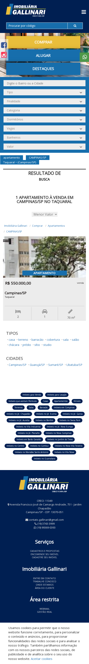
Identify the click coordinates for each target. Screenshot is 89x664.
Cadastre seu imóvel (44, 557)
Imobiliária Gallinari (15, 226)
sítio (37, 345)
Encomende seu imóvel (45, 554)
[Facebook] (4, 45)
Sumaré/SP (55, 365)
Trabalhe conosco (44, 581)
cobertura (53, 340)
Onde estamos (44, 584)
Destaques (43, 68)
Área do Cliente (44, 587)
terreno (23, 340)
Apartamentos (56, 226)
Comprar (37, 226)
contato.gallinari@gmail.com (46, 520)
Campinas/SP (17, 365)
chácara (14, 345)
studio (47, 345)
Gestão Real (44, 611)
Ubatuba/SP (74, 365)
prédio (27, 345)
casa (12, 340)
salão (75, 340)
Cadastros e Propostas (44, 550)
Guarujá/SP (37, 365)
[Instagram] (4, 54)
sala (66, 340)
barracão (37, 340)
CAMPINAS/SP (14, 231)
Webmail (45, 608)
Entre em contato (44, 578)
